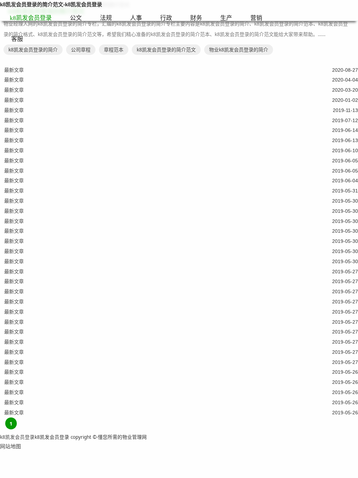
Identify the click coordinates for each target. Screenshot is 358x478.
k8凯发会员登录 (31, 18)
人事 (136, 18)
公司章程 (81, 49)
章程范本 (113, 49)
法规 (106, 18)
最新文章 (14, 69)
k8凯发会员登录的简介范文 (166, 49)
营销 (256, 18)
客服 (17, 39)
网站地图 (10, 446)
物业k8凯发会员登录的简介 (238, 49)
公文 (76, 18)
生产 (226, 18)
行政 (166, 18)
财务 (196, 18)
